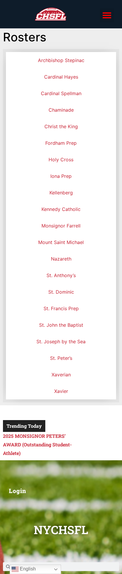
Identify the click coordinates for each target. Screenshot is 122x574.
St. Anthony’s (61, 275)
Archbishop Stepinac (61, 60)
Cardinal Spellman (61, 93)
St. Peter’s (61, 358)
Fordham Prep (61, 143)
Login (17, 491)
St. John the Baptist (61, 325)
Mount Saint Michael (61, 242)
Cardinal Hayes (61, 77)
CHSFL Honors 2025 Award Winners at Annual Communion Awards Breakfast (38, 444)
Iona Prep (61, 176)
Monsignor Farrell (61, 226)
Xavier (61, 391)
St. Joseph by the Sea (61, 341)
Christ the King (61, 126)
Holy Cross (61, 159)
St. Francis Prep (61, 308)
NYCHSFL (61, 529)
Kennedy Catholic (61, 209)
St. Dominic (61, 292)
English (27, 568)
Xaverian (61, 375)
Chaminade (61, 110)
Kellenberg (61, 193)
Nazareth (61, 259)
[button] (107, 15)
